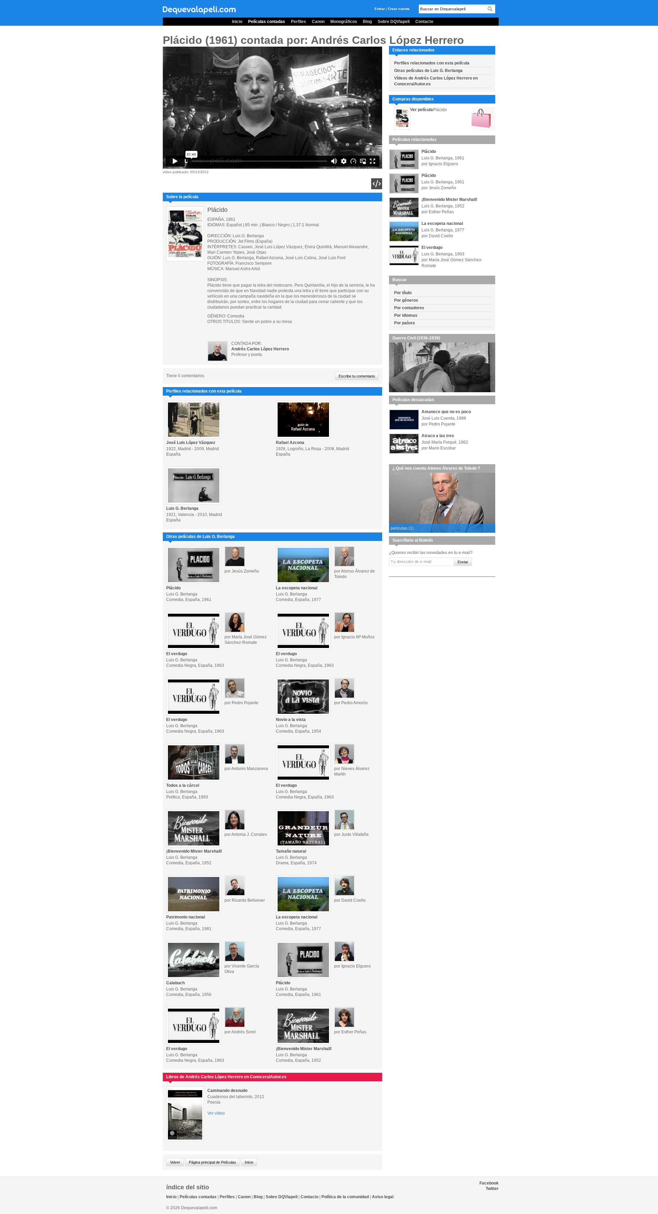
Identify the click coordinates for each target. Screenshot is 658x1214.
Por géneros (406, 300)
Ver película (421, 109)
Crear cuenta (399, 9)
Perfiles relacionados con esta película (432, 63)
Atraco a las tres (438, 435)
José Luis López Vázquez (190, 442)
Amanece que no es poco (446, 411)
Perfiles (298, 21)
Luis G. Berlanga (182, 508)
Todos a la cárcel (182, 785)
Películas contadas (266, 21)
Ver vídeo (216, 1113)
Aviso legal (382, 1196)
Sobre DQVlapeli (394, 21)
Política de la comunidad (345, 1196)
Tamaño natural (291, 851)
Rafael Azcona (290, 442)
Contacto (424, 21)
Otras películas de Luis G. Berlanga (428, 70)
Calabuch (175, 983)
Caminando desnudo (227, 1090)
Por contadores (409, 307)
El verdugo (176, 653)
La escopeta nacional (296, 588)
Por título (403, 292)
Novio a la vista (291, 719)
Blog (367, 21)
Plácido (173, 588)
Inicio (237, 21)
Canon (318, 21)
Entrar (380, 9)
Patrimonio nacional (185, 917)
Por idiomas (405, 315)
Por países (404, 323)
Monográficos (343, 21)
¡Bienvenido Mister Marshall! (194, 851)
